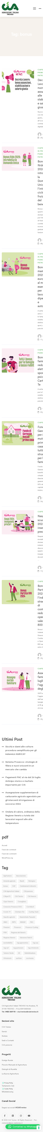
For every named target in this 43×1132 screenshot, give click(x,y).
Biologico (31, 881)
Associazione (21, 876)
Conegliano (22, 902)
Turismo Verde (8, 953)
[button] (23, 1126)
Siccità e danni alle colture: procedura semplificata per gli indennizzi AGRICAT (21, 750)
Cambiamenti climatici (28, 886)
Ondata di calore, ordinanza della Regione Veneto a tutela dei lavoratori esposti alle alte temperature (22, 817)
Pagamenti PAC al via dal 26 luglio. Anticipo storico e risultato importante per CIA (23, 781)
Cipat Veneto (8, 902)
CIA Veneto (32, 896)
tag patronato (18, 948)
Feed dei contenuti (9, 850)
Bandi (22, 881)
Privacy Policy (8, 1083)
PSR (5, 933)
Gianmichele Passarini (27, 917)
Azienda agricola (9, 881)
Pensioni (6, 927)
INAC (5, 922)
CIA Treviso (19, 896)
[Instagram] (21, 1116)
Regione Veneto (9, 938)
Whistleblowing (7, 1092)
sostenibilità (7, 943)
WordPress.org (7, 858)
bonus (5, 886)
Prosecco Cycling (31, 927)
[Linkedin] (13, 1116)
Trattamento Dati (8, 1086)
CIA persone (28, 891)
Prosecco (17, 927)
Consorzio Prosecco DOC (12, 907)
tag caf (6, 948)
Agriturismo (7, 876)
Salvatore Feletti (26, 938)
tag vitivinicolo (33, 948)
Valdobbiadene (29, 953)
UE (19, 953)
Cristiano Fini (19, 912)
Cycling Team (33, 912)
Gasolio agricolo (9, 917)
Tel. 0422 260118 (8, 1012)
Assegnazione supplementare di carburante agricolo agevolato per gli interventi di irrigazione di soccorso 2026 (23, 798)
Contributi (30, 907)
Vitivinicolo (7, 958)
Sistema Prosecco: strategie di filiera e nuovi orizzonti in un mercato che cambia (21, 766)
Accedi (4, 845)
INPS (14, 922)
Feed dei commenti (9, 854)
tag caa (35, 943)
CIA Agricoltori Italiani (11, 891)
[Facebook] (5, 1116)
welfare (19, 958)
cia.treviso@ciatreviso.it (27, 1012)
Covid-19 (7, 912)
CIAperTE (6, 896)
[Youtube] (29, 1116)
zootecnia (29, 958)
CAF (13, 886)
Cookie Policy (8, 1089)
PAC (31, 922)
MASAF (23, 922)
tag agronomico (22, 943)
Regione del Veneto (18, 933)
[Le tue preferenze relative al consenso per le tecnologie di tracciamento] (39, 1127)
